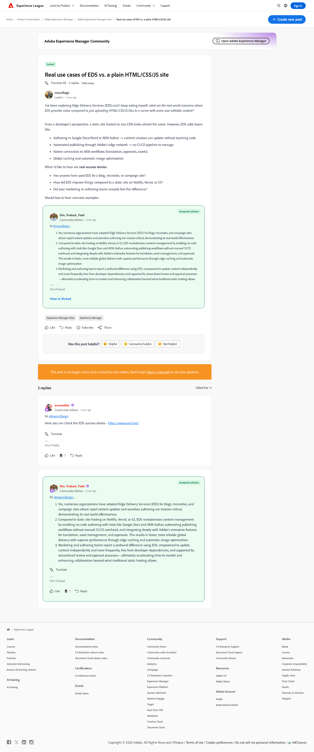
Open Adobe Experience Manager (244, 41)
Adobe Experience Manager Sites (95, 19)
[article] (124, 430)
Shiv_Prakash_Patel (72, 215)
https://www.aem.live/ (123, 423)
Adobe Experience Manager (58, 19)
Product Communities (28, 19)
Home (9, 19)
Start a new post (158, 372)
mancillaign (62, 92)
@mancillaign (61, 226)
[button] (287, 19)
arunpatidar (62, 405)
